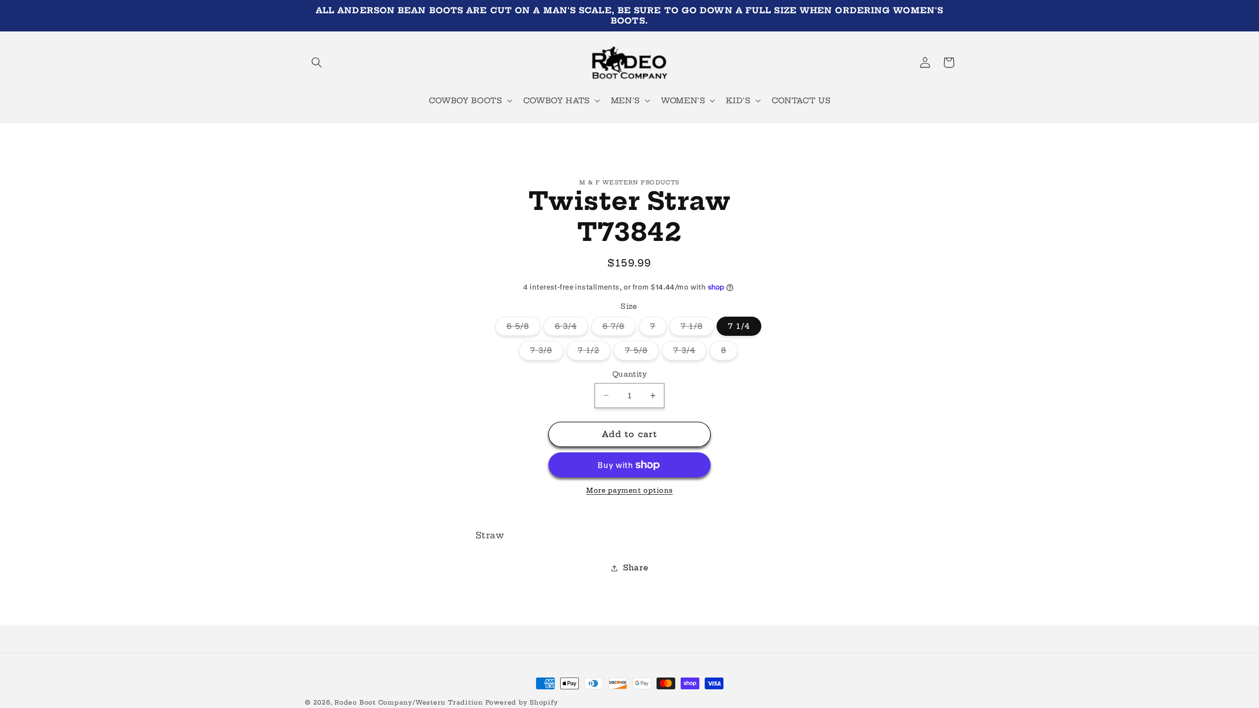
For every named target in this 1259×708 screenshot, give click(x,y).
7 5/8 (642, 352)
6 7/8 (619, 328)
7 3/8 (547, 352)
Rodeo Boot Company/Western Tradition (408, 702)
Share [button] (635, 567)
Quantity (629, 374)
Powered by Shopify (521, 702)
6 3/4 (572, 328)
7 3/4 (690, 352)
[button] (317, 62)
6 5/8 (524, 328)
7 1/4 (739, 326)
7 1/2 (594, 352)
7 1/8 (697, 328)
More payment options (629, 490)
